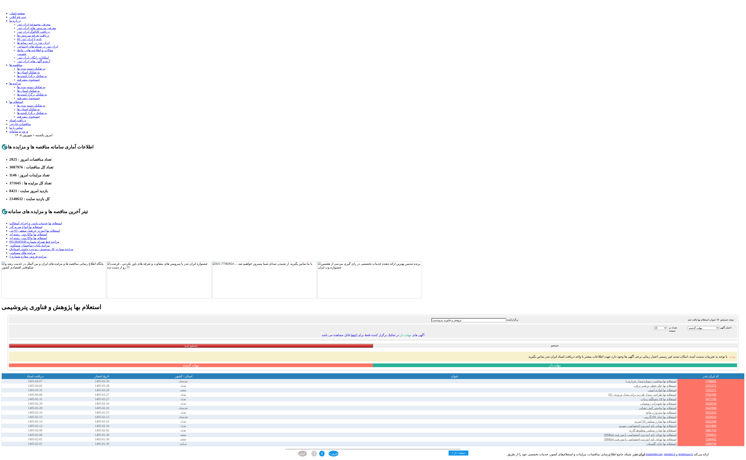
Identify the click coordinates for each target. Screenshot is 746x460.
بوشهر (183, 390)
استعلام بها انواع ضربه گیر (25, 227)
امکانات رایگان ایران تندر (33, 57)
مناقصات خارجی (20, 124)
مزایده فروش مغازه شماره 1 (28, 256)
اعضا (354, 335)
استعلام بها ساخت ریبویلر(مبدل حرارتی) (651, 381)
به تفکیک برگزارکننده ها (32, 76)
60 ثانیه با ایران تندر (29, 39)
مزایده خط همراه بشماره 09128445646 (34, 241)
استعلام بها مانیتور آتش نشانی (657, 408)
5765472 (710, 385)
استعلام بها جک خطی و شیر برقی (655, 385)
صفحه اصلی (17, 13)
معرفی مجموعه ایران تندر (34, 24)
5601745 (710, 430)
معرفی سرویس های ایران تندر (36, 28)
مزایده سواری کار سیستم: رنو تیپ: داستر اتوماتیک (41, 249)
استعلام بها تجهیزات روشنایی (658, 403)
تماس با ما (16, 127)
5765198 (710, 394)
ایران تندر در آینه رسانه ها (33, 42)
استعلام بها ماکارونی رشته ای (28, 234)
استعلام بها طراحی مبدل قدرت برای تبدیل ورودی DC (642, 394)
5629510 (710, 417)
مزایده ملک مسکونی (22, 252)
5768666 (710, 381)
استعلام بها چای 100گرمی (660, 417)
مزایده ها (15, 83)
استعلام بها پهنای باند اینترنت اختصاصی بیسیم (647, 426)
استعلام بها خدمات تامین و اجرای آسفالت (35, 223)
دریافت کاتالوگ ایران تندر (33, 31)
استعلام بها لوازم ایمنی (662, 390)
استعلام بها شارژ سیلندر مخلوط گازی (652, 430)
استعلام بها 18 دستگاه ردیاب (658, 399)
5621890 (710, 426)
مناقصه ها (15, 65)
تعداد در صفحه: (673, 329)
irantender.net (654, 454)
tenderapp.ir (685, 454)
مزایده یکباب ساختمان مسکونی (29, 245)
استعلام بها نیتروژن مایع (661, 412)
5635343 (710, 412)
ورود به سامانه (18, 131)
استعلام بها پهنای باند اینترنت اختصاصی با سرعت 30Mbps (640, 434)
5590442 (710, 439)
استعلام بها (16, 102)
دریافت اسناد (17, 120)
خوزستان (183, 381)
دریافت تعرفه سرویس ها (33, 35)
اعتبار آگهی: (726, 327)
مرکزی (183, 443)
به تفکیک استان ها (28, 72)
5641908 (710, 408)
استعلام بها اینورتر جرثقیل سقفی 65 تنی (34, 230)
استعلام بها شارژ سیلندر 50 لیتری (655, 421)
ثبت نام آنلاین (17, 17)
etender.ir (669, 454)
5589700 (710, 443)
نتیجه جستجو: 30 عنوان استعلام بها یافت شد (711, 319)
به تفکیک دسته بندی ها (31, 68)
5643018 (710, 403)
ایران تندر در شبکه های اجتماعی (37, 46)
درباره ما (15, 20)
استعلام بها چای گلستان (661, 443)
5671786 (710, 399)
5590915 (710, 434)
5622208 (710, 421)
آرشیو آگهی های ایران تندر (33, 61)
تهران (183, 385)
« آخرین (334, 453)
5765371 (710, 390)
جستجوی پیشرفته (28, 79)
